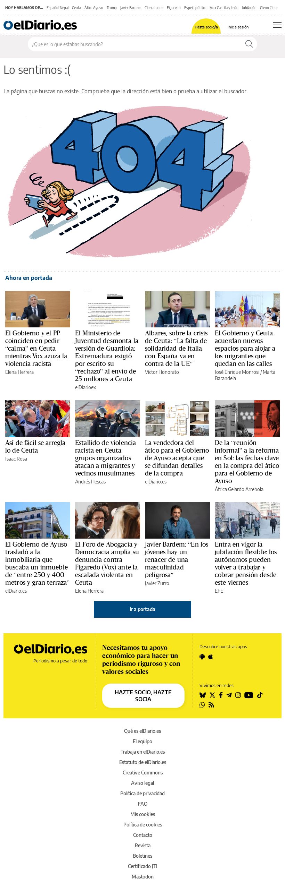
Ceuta (76, 8)
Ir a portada (142, 609)
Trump (112, 8)
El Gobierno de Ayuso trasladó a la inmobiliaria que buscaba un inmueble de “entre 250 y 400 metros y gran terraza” (37, 563)
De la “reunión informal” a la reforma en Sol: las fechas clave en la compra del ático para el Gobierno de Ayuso (247, 461)
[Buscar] (249, 44)
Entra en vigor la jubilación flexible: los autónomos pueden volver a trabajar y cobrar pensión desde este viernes (246, 563)
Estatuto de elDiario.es (142, 762)
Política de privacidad (142, 793)
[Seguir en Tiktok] (260, 695)
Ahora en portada (28, 277)
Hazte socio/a (206, 27)
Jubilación (249, 8)
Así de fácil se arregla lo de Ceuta (35, 446)
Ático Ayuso (93, 8)
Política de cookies (142, 824)
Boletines (142, 856)
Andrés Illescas (90, 481)
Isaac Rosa (16, 459)
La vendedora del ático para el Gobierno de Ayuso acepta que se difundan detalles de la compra (177, 457)
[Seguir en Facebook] (221, 695)
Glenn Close (269, 8)
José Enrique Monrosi (237, 372)
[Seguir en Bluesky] (203, 695)
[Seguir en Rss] (211, 705)
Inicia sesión (238, 27)
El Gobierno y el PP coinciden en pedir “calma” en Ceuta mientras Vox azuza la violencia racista (36, 348)
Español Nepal (57, 8)
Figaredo (174, 8)
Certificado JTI (142, 866)
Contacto (142, 835)
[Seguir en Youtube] (248, 695)
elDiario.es (155, 481)
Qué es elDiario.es (142, 731)
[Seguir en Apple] (210, 656)
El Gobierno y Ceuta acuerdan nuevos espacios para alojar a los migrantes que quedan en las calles (245, 348)
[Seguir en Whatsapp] (202, 705)
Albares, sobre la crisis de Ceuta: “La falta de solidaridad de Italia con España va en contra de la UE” (176, 348)
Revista (142, 845)
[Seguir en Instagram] (238, 695)
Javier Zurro (157, 583)
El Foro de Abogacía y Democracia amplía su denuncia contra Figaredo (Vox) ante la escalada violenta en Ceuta (107, 563)
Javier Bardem (130, 8)
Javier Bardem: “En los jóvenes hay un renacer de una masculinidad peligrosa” (176, 559)
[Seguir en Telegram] (229, 695)
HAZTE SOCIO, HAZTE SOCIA (143, 696)
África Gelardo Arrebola (239, 489)
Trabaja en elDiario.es (143, 752)
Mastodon (143, 877)
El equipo (142, 741)
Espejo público (195, 8)
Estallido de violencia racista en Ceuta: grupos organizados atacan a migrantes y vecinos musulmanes (105, 457)
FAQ (142, 804)
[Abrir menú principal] (277, 25)
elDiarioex (85, 387)
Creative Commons (143, 772)
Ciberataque (154, 8)
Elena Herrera (19, 372)
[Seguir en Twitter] (212, 695)
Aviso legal (142, 783)
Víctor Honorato (162, 372)
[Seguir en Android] (202, 656)
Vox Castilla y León (224, 8)
